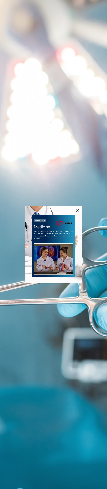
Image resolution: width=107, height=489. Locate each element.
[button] (77, 210)
